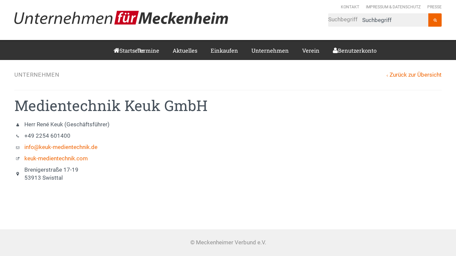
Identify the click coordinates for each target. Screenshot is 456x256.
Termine (148, 50)
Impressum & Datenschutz (393, 6)
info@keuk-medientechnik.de (60, 147)
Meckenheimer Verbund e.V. (121, 17)
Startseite (122, 50)
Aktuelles (185, 50)
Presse (434, 6)
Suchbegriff (343, 19)
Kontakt (350, 6)
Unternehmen (270, 50)
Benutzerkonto (340, 50)
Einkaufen (224, 50)
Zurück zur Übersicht (416, 75)
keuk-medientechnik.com (56, 158)
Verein (310, 50)
